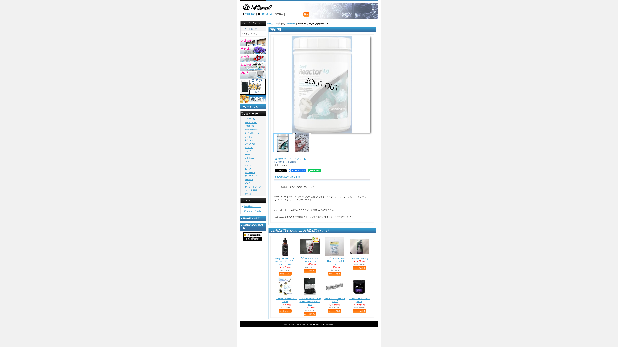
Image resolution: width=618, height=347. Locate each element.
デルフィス (250, 144)
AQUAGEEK (251, 122)
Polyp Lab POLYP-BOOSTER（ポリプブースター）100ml (285, 261)
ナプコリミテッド (253, 133)
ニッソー (249, 169)
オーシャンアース (253, 187)
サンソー (249, 151)
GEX (247, 161)
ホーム (270, 23)
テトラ (248, 165)
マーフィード (251, 176)
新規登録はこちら (252, 206)
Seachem (249, 179)
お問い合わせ (266, 14)
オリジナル (250, 119)
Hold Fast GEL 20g (359, 258)
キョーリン (250, 172)
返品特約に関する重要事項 (287, 177)
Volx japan (249, 158)
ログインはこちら (252, 211)
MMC (247, 183)
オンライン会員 (250, 107)
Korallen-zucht (251, 130)
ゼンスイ (249, 147)
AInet (247, 154)
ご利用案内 (250, 14)
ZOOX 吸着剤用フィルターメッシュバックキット (310, 301)
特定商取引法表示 (251, 218)
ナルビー (249, 194)
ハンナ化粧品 (251, 190)
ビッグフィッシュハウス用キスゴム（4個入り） (334, 261)
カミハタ (249, 140)
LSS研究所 (250, 126)
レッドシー (250, 137)
